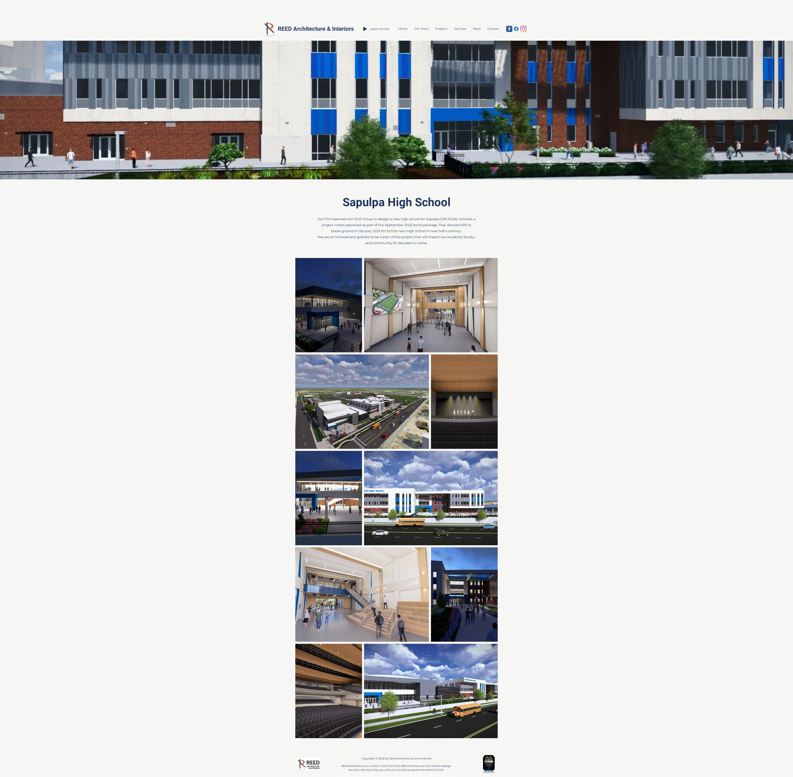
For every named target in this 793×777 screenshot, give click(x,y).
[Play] (365, 29)
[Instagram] (523, 29)
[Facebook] (516, 29)
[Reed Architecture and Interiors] (509, 29)
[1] (396, 169)
